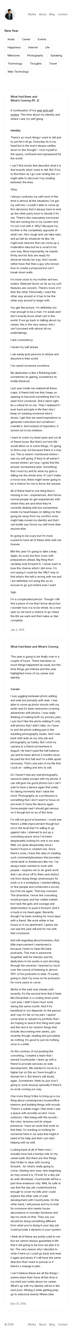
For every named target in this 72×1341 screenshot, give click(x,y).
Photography (35, 55)
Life (47, 47)
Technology (15, 63)
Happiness (14, 47)
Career (26, 39)
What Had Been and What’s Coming (34, 646)
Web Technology (18, 71)
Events (42, 39)
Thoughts (36, 63)
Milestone (14, 55)
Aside (11, 39)
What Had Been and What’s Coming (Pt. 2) (25, 98)
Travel (53, 63)
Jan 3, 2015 (17, 629)
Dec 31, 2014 (18, 1303)
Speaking (56, 55)
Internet (33, 47)
